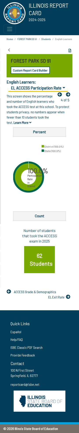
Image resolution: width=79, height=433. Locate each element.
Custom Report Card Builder (30, 70)
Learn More (21, 122)
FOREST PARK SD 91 (27, 38)
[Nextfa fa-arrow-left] (69, 94)
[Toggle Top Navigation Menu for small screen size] (10, 29)
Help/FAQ (17, 339)
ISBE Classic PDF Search (27, 347)
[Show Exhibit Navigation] (9, 50)
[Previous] (60, 94)
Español (16, 332)
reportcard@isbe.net (25, 384)
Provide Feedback (23, 355)
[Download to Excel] (69, 50)
